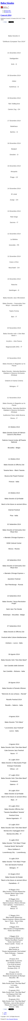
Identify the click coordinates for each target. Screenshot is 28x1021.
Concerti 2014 (6, 15)
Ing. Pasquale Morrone (12, 1019)
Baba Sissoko (7, 3)
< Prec (5, 1012)
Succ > (5, 1014)
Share (5, 1009)
